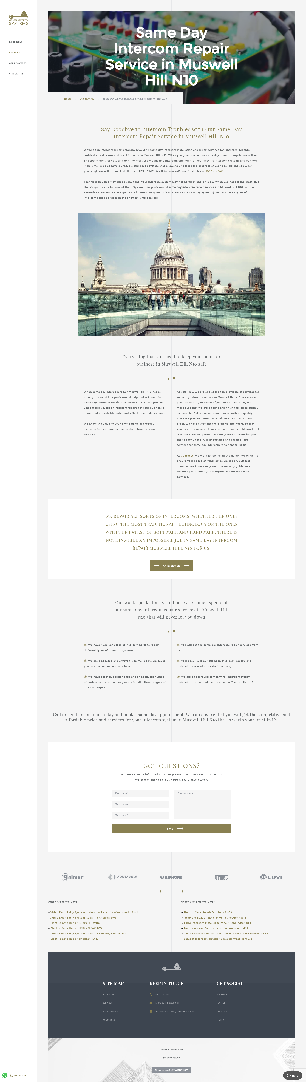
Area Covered (18, 63)
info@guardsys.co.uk (167, 1003)
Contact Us (16, 74)
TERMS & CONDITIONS (171, 1050)
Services (14, 53)
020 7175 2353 (162, 994)
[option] (72, 877)
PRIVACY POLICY (171, 1058)
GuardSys (187, 455)
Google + (222, 1012)
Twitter (221, 1003)
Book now (15, 42)
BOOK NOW (214, 171)
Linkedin (221, 1020)
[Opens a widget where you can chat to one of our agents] (292, 1075)
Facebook (222, 994)
